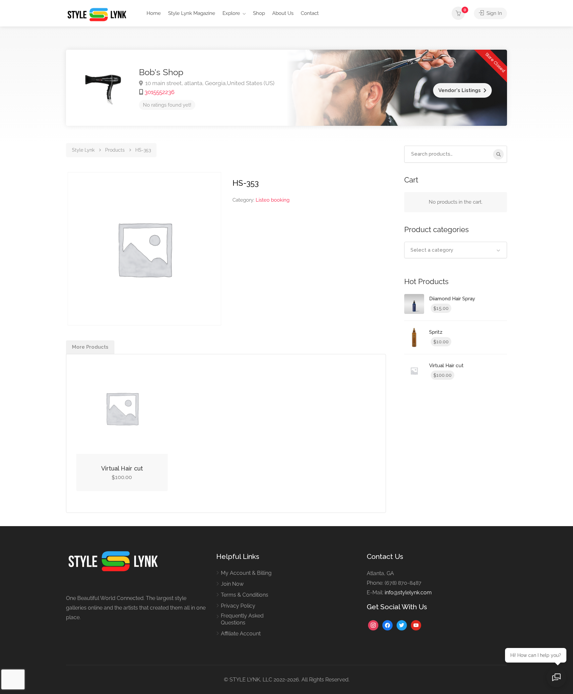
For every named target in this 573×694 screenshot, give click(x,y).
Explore (231, 13)
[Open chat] (556, 677)
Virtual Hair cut (122, 468)
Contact (310, 13)
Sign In (493, 13)
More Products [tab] (90, 347)
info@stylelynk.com (408, 592)
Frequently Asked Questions (242, 619)
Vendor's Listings (459, 90)
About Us (282, 13)
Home (154, 13)
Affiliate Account (241, 633)
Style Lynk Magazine (191, 13)
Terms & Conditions (244, 595)
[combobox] (455, 250)
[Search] (498, 154)
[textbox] (456, 250)
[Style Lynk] (98, 14)
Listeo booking (272, 200)
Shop (259, 13)
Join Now (232, 584)
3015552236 (159, 92)
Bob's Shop (161, 72)
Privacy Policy (238, 606)
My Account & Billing (246, 573)
